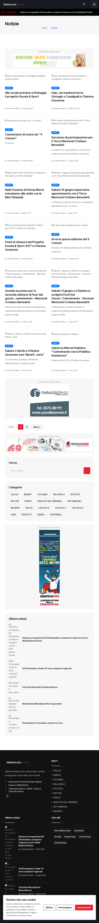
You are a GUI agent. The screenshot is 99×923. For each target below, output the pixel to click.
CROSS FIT (26, 514)
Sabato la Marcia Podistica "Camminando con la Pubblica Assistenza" (70, 351)
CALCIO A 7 (60, 508)
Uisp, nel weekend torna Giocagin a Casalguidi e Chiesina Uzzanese (72, 96)
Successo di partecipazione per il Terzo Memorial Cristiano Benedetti (72, 141)
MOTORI (15, 501)
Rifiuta (49, 907)
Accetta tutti (84, 907)
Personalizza (65, 907)
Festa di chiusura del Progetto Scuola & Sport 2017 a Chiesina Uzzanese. (25, 245)
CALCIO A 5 (43, 508)
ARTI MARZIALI (74, 501)
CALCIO (14, 494)
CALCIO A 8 (77, 508)
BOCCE (29, 508)
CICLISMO (42, 494)
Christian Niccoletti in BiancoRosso (40, 687)
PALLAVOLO (59, 494)
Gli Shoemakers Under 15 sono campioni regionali (46, 668)
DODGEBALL (56, 514)
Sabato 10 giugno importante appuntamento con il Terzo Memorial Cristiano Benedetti (70, 193)
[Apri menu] (94, 4)
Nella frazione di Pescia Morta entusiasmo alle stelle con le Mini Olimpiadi (24, 193)
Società (57, 837)
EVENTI (9, 88)
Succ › (37, 427)
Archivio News (60, 843)
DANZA (41, 514)
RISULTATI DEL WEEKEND (50, 501)
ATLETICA (75, 494)
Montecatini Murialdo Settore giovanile (42, 703)
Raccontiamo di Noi (62, 830)
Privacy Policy (70, 837)
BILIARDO (15, 508)
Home (44, 28)
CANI (13, 514)
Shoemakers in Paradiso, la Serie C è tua (42, 723)
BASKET (28, 494)
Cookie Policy (85, 837)
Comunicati (78, 830)
